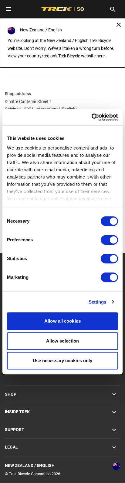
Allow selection (62, 340)
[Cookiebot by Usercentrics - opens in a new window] (91, 117)
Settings (97, 301)
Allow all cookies (62, 321)
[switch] (109, 240)
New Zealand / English (30, 465)
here (100, 55)
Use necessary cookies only (63, 360)
